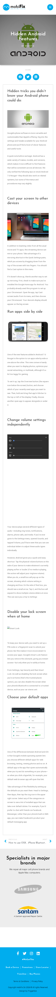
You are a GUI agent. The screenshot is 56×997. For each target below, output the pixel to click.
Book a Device (12, 967)
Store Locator (42, 967)
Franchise (21, 974)
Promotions (27, 967)
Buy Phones (35, 974)
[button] (20, 77)
